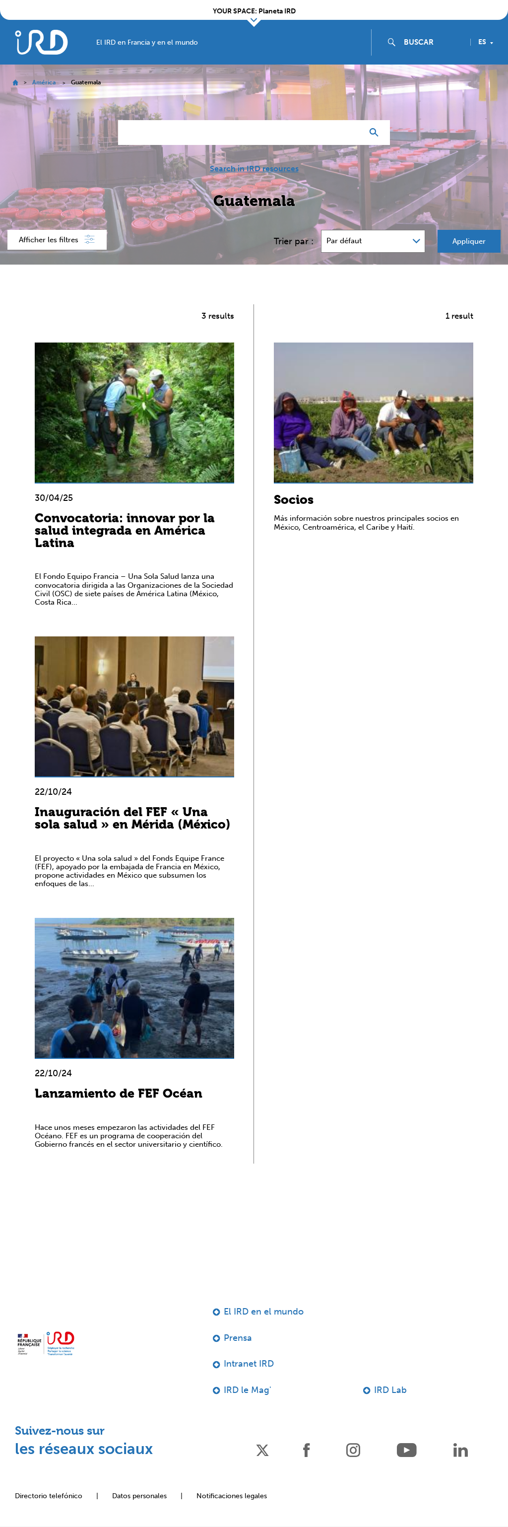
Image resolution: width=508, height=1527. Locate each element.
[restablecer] (351, 132)
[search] (433, 42)
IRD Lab (390, 1390)
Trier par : (294, 241)
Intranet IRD (249, 1363)
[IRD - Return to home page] (41, 42)
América (44, 82)
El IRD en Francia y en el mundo (147, 42)
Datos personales (139, 1496)
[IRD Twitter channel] (262, 1449)
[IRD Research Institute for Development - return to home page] (46, 1343)
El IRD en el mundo (264, 1311)
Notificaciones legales (231, 1496)
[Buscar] (376, 132)
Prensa (238, 1337)
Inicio (15, 82)
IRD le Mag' (247, 1390)
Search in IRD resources (254, 169)
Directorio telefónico (48, 1496)
